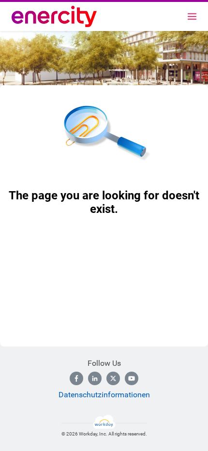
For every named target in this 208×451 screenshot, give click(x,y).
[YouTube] (131, 378)
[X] (113, 378)
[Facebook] (76, 378)
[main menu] (192, 16)
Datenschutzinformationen (104, 394)
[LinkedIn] (95, 378)
